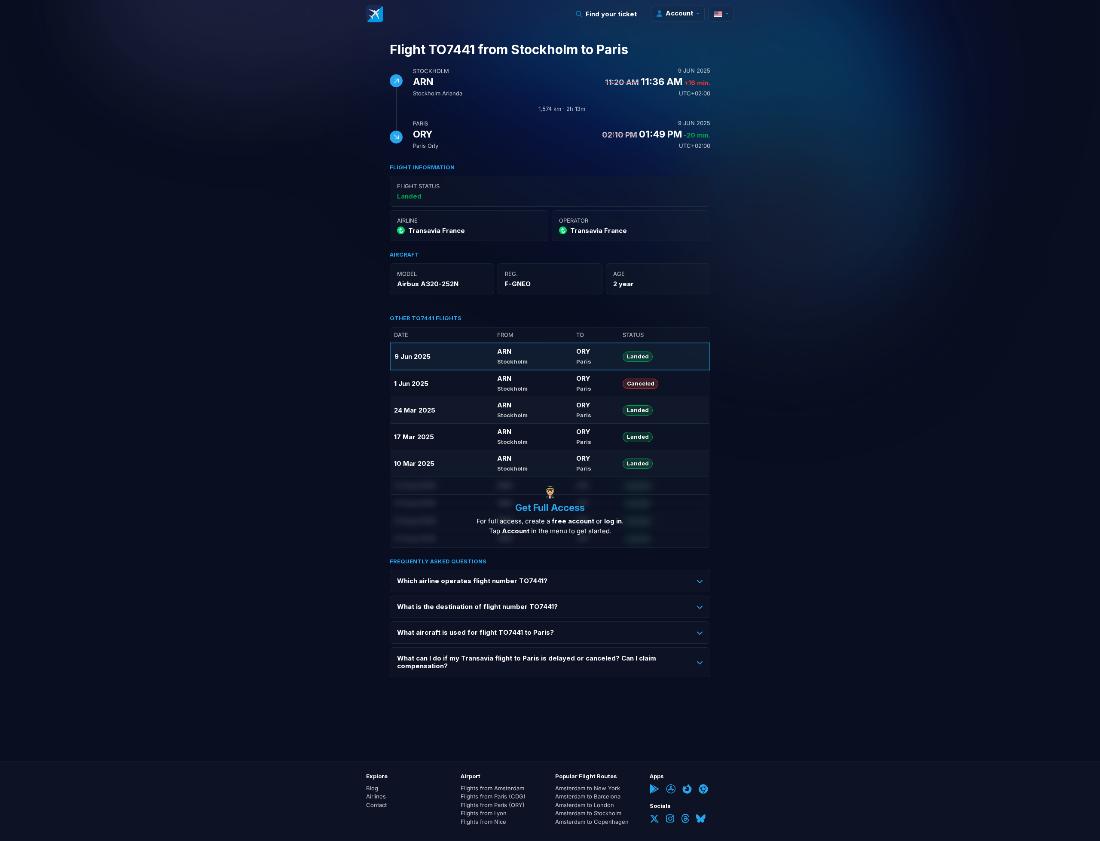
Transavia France (436, 230)
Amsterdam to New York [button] (587, 788)
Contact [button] (376, 804)
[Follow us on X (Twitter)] (654, 819)
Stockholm (431, 70)
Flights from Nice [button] (483, 821)
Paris (420, 123)
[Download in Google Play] (654, 789)
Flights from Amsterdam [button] (492, 788)
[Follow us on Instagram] (670, 819)
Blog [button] (372, 788)
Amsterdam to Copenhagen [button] (592, 821)
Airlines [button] (376, 796)
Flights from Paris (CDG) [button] (493, 796)
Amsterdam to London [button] (584, 804)
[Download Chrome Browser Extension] (703, 789)
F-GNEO (518, 284)
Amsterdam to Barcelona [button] (587, 796)
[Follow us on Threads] (685, 819)
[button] (606, 14)
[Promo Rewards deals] (374, 13)
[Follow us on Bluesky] (701, 819)
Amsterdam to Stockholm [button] (588, 813)
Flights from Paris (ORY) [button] (493, 804)
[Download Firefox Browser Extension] (687, 789)
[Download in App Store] (670, 789)
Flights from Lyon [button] (484, 813)
